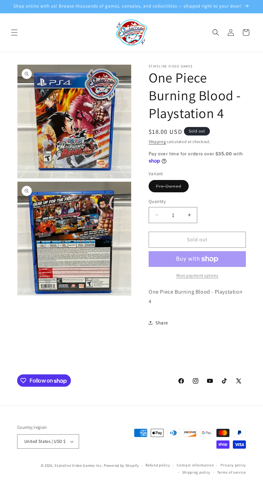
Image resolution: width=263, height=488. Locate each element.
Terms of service (231, 472)
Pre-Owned (172, 187)
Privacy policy (233, 465)
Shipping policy (196, 472)
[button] (14, 32)
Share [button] (161, 323)
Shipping (157, 141)
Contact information (195, 465)
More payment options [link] (197, 275)
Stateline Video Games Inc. (78, 465)
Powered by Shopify (121, 465)
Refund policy (158, 465)
